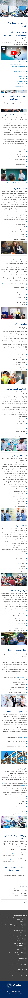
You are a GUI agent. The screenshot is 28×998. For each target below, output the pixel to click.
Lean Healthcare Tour (20, 81)
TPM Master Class (21, 76)
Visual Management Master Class (18, 73)
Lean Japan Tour (21, 78)
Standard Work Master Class (19, 71)
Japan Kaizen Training (20, 86)
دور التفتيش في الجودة (18, 943)
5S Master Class (21, 69)
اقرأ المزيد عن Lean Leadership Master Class (17, 182)
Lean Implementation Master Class (17, 64)
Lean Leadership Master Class (18, 61)
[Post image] (24, 918)
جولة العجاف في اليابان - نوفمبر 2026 (20, 893)
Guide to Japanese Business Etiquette (19, 971)
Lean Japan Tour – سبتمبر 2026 (20, 963)
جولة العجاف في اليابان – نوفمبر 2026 (19, 964)
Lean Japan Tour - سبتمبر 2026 (20, 888)
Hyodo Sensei (12, 129)
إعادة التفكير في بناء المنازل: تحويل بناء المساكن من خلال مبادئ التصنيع (13, 918)
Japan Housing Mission (20, 83)
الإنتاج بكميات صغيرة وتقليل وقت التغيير (15, 952)
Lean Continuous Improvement (18, 66)
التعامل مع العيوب (19, 938)
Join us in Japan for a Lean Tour (20, 960)
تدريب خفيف (21, 846)
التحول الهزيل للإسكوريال (18, 930)
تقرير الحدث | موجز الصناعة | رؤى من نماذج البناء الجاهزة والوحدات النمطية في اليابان (12, 925)
